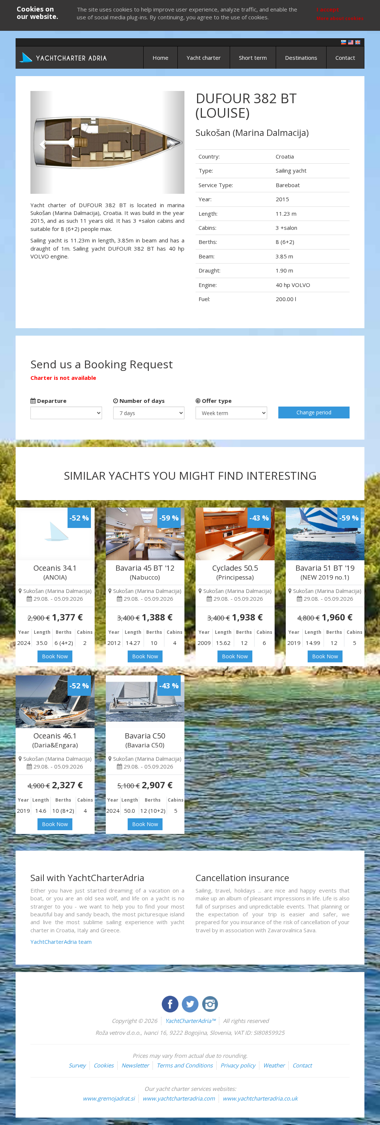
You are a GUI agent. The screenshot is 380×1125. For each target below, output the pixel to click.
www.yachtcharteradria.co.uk (260, 1098)
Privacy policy (237, 1065)
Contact (345, 57)
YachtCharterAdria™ (190, 1020)
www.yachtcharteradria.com (178, 1098)
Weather (274, 1065)
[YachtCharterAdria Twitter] (191, 1003)
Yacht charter (204, 57)
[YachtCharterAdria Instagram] (210, 1003)
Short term (253, 57)
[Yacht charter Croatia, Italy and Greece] (351, 42)
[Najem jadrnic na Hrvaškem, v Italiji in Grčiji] (344, 42)
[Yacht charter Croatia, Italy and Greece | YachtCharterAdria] (63, 57)
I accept (328, 9)
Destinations (301, 57)
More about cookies (340, 18)
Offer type (216, 400)
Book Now (55, 656)
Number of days (141, 400)
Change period (314, 412)
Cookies (104, 1065)
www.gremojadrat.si (109, 1098)
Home (160, 57)
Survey (77, 1065)
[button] (41, 142)
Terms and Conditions (185, 1065)
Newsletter (135, 1065)
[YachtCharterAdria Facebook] (171, 1003)
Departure (51, 400)
